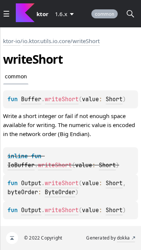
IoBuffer (21, 165)
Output (31, 183)
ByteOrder (60, 192)
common (104, 14)
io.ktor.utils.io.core (46, 41)
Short (114, 99)
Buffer (31, 99)
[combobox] (66, 13)
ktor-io (11, 41)
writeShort (86, 41)
